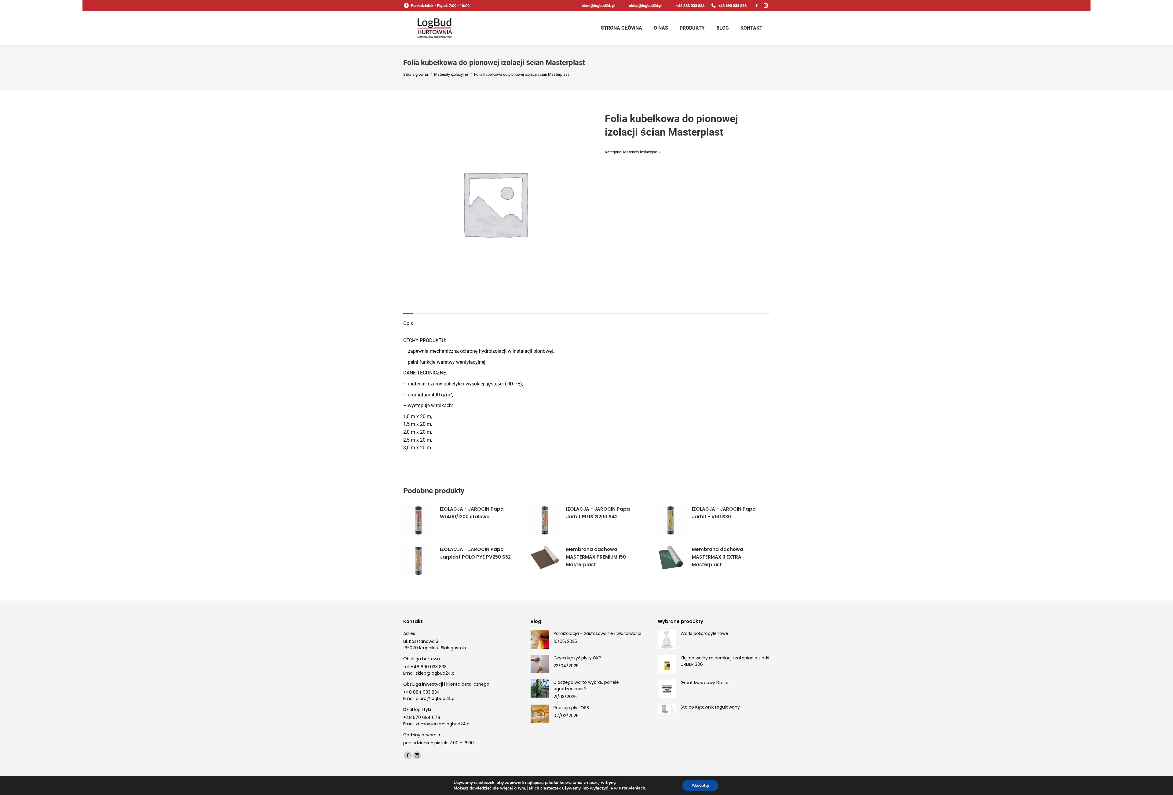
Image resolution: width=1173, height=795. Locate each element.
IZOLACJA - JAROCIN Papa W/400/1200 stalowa (472, 513)
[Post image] (540, 639)
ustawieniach (632, 788)
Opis (408, 323)
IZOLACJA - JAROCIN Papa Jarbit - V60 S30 (724, 513)
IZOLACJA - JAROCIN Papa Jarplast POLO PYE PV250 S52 (475, 553)
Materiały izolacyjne (640, 152)
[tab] (408, 320)
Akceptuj (700, 785)
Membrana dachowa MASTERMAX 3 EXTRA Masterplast (717, 557)
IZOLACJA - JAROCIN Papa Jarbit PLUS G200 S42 (598, 513)
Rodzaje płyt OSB (571, 708)
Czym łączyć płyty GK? (577, 658)
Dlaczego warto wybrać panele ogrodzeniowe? (586, 685)
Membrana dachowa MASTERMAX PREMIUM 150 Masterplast (596, 557)
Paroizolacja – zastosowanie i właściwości (597, 633)
